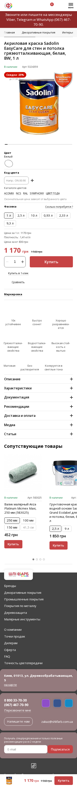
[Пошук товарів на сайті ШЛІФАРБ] (29, 6)
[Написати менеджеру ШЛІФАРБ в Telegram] (69, 703)
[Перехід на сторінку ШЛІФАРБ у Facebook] (6, 765)
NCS (18, 193)
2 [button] (37, 559)
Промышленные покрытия (24, 599)
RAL (25, 193)
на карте (10, 685)
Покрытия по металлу (20, 606)
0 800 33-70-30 (15, 700)
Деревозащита (15, 612)
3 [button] (40, 559)
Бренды (10, 586)
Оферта (10, 650)
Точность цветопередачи (23, 663)
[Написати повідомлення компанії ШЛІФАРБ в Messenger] (57, 703)
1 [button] (33, 559)
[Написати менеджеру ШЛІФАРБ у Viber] (46, 703)
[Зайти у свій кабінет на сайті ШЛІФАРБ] (39, 6)
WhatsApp (45, 19)
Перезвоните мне (17, 710)
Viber (10, 19)
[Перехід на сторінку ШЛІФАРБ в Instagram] (15, 765)
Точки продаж (14, 636)
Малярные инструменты (22, 619)
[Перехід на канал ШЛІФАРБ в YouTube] (24, 765)
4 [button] (44, 559)
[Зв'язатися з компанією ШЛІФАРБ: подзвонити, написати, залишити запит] (20, 6)
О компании (13, 629)
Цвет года (53, 193)
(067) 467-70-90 (16, 705)
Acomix (9, 193)
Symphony (37, 193)
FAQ (7, 656)
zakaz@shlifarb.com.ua (57, 721)
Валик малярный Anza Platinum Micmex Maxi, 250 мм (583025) (20, 508)
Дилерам (10, 643)
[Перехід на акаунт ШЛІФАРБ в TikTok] (33, 765)
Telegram (24, 19)
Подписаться (60, 749)
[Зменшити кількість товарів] (7, 262)
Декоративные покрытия (22, 592)
